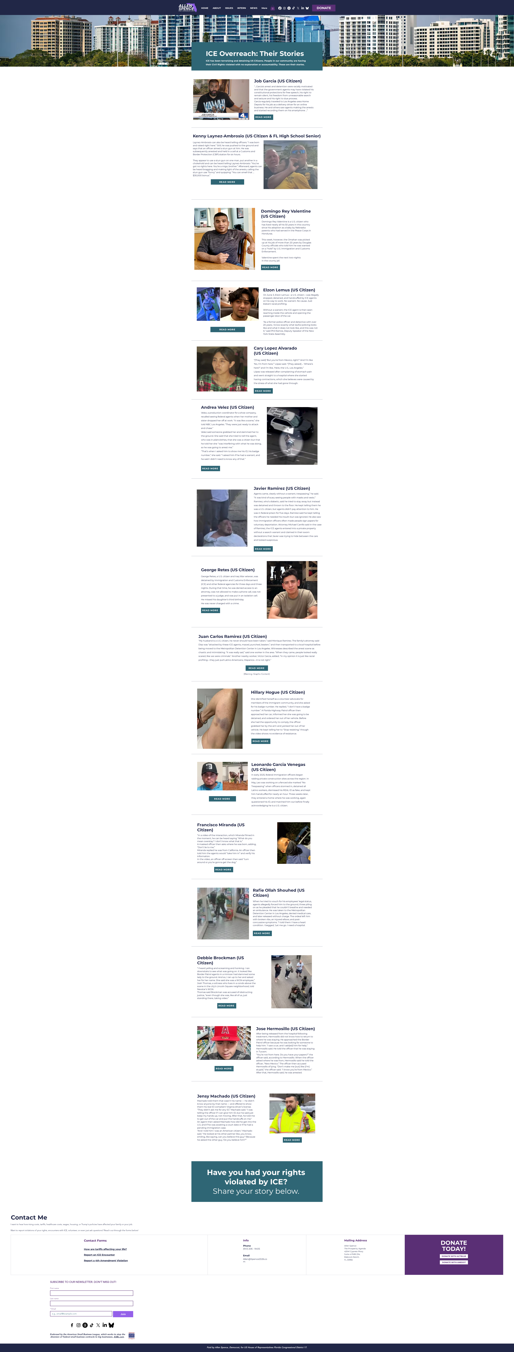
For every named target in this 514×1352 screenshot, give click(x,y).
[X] (298, 8)
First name (54, 1288)
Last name (54, 1298)
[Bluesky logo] (111, 1325)
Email (53, 1309)
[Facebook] (279, 8)
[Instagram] (284, 8)
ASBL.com (119, 1337)
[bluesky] (307, 8)
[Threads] (289, 8)
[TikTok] (293, 8)
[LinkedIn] (302, 8)
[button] (272, 7)
